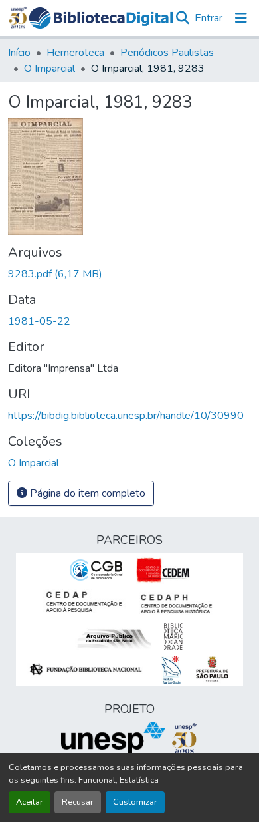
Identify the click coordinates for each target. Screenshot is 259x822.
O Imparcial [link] (49, 68)
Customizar (135, 802)
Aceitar (29, 802)
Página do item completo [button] (86, 493)
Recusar (78, 802)
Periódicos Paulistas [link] (167, 52)
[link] (129, 274)
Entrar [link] (208, 18)
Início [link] (19, 52)
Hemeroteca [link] (75, 52)
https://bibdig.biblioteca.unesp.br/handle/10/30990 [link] (126, 415)
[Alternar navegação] (241, 18)
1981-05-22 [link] (39, 321)
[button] (101, 18)
